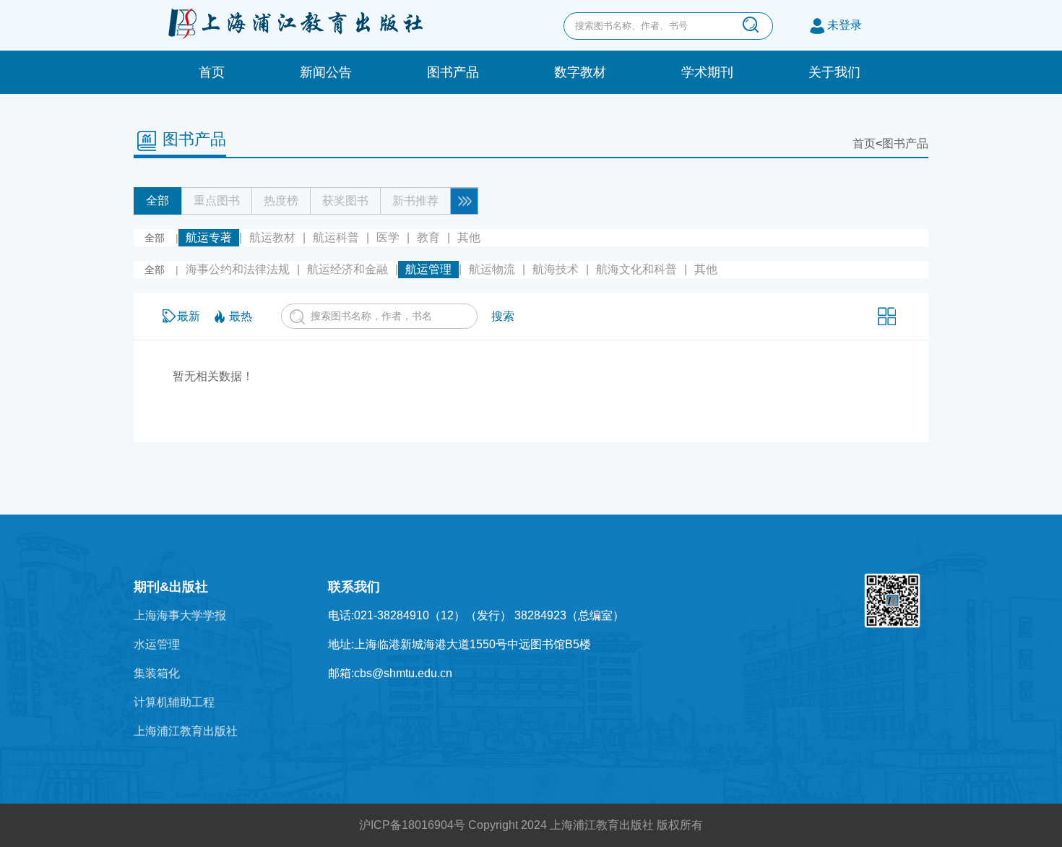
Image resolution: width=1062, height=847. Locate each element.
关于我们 (834, 72)
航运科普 (336, 237)
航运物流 (492, 269)
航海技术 (555, 269)
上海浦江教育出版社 (186, 731)
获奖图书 (345, 200)
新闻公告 (326, 72)
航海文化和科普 (636, 269)
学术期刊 (707, 72)
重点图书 (217, 200)
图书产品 (453, 72)
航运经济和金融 (347, 269)
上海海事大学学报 (180, 615)
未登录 (844, 25)
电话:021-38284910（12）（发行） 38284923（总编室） (476, 615)
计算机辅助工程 (174, 702)
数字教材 (580, 72)
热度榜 (281, 200)
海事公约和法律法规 (238, 269)
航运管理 (428, 269)
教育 (428, 237)
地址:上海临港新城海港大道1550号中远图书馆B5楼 (459, 644)
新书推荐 (415, 200)
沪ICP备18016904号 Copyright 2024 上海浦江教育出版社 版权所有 (531, 825)
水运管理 (157, 644)
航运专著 (209, 237)
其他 (468, 237)
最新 (188, 316)
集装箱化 (157, 673)
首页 (212, 72)
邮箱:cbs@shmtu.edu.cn (390, 673)
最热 (240, 316)
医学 (388, 237)
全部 (157, 200)
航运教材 (272, 237)
